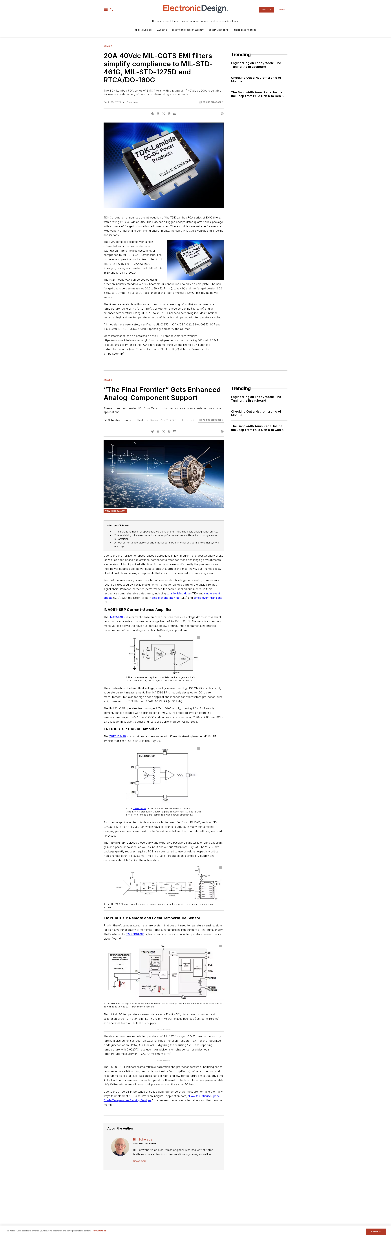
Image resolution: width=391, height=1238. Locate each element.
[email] (174, 113)
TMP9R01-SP (135, 934)
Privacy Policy (99, 1231)
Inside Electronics (245, 30)
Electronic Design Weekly (188, 30)
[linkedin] (158, 113)
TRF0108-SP (117, 736)
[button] (106, 9)
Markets (162, 30)
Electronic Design (147, 420)
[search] (111, 9)
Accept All (376, 1232)
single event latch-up (165, 597)
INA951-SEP (117, 617)
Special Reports (219, 30)
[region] (195, 1231)
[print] (222, 113)
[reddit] (169, 113)
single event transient (208, 597)
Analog (108, 46)
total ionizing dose (179, 593)
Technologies (143, 30)
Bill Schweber (112, 420)
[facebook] (152, 113)
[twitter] (163, 113)
